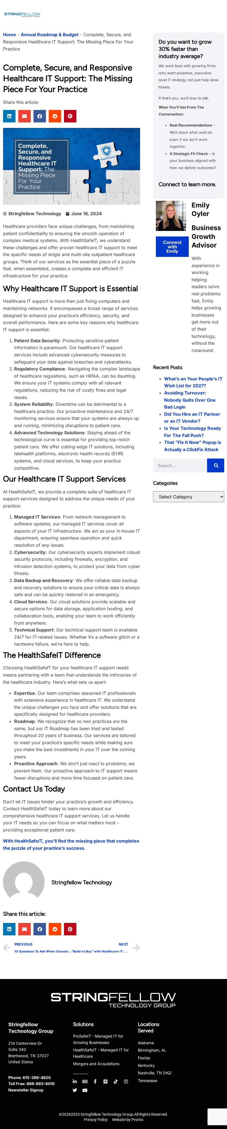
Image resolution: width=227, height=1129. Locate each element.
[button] (9, 116)
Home (9, 34)
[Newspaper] (85, 1081)
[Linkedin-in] (74, 1081)
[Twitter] (74, 1090)
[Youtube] (85, 1090)
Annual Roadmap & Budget (50, 34)
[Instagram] (126, 1081)
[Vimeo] (105, 1081)
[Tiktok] (115, 1081)
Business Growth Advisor (206, 236)
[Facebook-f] (95, 1081)
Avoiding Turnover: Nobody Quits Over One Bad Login (190, 400)
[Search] (215, 465)
